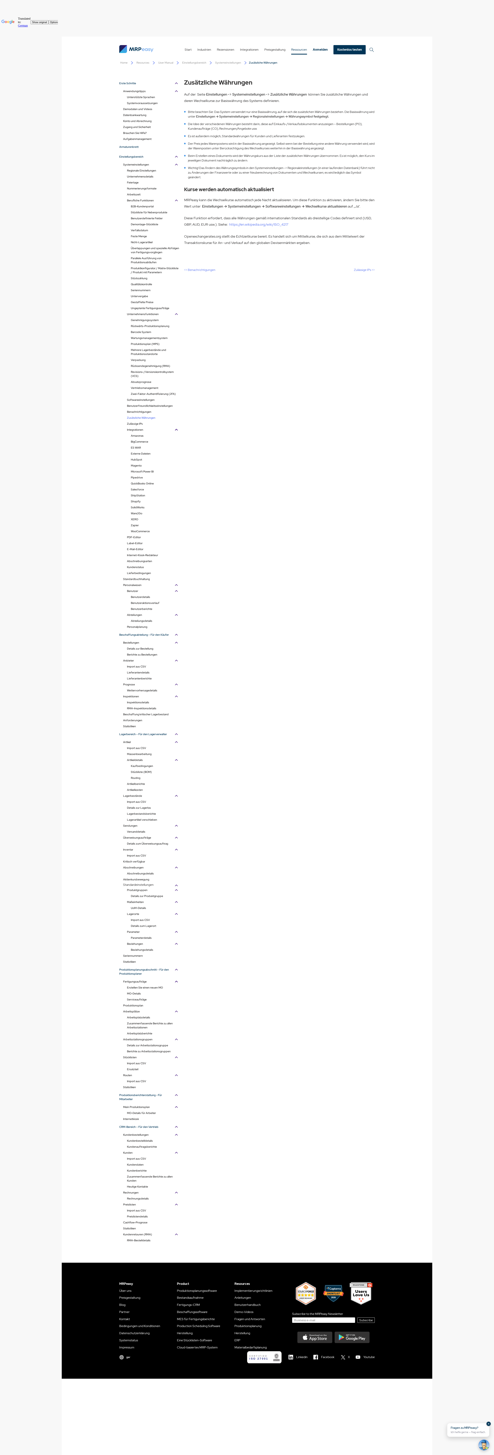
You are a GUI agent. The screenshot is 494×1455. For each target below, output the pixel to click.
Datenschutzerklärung (134, 1333)
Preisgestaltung (274, 50)
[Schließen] (488, 1424)
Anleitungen (242, 1298)
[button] (468, 1430)
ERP (237, 1340)
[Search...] (372, 50)
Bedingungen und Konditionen (139, 1326)
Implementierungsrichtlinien (253, 1291)
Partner (124, 1312)
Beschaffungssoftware (192, 1312)
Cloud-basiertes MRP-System (197, 1347)
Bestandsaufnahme (190, 1298)
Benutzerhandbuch (247, 1305)
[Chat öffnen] (484, 1445)
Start (188, 50)
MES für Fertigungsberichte (196, 1319)
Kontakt (124, 1319)
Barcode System (141, 332)
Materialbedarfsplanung (250, 1347)
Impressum (126, 1347)
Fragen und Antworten (249, 1319)
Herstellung (185, 1333)
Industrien (204, 50)
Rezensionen (225, 50)
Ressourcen (299, 50)
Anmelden (320, 50)
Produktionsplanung (247, 1326)
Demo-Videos (243, 1312)
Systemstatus (128, 1340)
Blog (122, 1305)
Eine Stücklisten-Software (194, 1340)
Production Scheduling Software (198, 1326)
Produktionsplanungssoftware (197, 1291)
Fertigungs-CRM (188, 1305)
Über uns (125, 1291)
